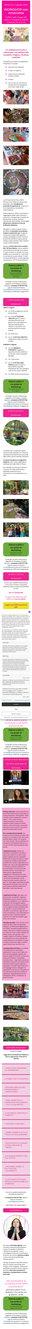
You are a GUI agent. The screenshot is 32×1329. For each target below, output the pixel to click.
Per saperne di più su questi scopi (22, 700)
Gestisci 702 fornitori (7, 700)
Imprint (26, 717)
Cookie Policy (7, 717)
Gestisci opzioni (16, 714)
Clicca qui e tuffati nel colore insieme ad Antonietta (16, 270)
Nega (16, 709)
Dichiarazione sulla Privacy (17, 717)
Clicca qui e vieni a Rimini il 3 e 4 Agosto (16, 386)
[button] (29, 612)
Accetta (16, 704)
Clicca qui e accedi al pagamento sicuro (16, 549)
